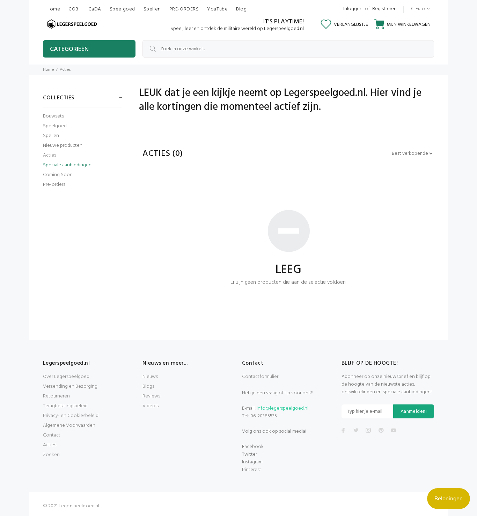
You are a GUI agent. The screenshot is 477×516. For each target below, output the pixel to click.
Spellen (51, 136)
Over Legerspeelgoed (66, 377)
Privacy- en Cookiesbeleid (70, 416)
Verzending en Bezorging (70, 386)
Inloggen (352, 9)
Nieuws (150, 377)
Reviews (151, 396)
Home (48, 69)
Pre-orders (54, 184)
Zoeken (51, 455)
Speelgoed (55, 126)
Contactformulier (260, 377)
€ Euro (418, 9)
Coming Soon (58, 175)
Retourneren (56, 396)
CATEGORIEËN (69, 49)
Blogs (148, 386)
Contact (51, 435)
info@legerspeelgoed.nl (282, 408)
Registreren (384, 9)
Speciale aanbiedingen (67, 165)
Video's (150, 406)
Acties (49, 155)
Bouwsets (53, 116)
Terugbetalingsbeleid (65, 406)
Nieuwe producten (62, 146)
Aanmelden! (414, 412)
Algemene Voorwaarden (69, 426)
